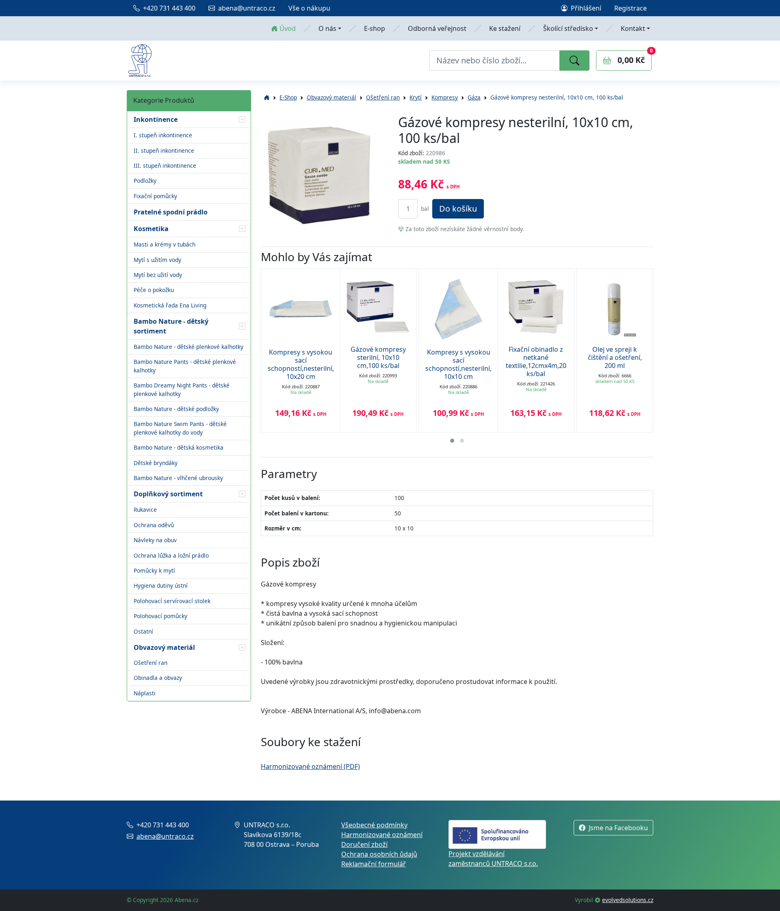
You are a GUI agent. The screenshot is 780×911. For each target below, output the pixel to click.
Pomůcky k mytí (154, 570)
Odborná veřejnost (437, 28)
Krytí (416, 97)
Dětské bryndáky (156, 463)
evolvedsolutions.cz (627, 900)
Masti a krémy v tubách (164, 244)
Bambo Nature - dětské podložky (176, 409)
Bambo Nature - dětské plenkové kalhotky (188, 347)
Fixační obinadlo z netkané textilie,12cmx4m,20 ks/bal (536, 361)
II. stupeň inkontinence (164, 150)
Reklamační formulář (373, 863)
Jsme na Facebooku (618, 827)
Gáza (474, 97)
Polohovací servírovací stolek (172, 601)
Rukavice (145, 509)
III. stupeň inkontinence (165, 165)
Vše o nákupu (309, 8)
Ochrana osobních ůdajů (379, 854)
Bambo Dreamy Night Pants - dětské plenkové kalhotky (182, 389)
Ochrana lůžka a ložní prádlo (171, 555)
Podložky (145, 180)
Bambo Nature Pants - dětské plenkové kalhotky (185, 366)
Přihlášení (586, 8)
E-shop (374, 28)
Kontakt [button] (633, 28)
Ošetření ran (150, 662)
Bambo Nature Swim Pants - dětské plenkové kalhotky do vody (180, 428)
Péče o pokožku (154, 290)
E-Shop (288, 97)
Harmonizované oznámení (381, 834)
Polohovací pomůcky (160, 616)
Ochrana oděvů (154, 525)
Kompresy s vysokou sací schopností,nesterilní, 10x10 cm (458, 364)
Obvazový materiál (331, 97)
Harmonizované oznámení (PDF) (310, 766)
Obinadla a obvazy (158, 678)
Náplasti (145, 693)
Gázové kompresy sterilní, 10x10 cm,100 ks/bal (378, 357)
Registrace (630, 8)
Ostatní (143, 631)
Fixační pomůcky (155, 196)
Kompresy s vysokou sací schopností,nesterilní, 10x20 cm (301, 364)
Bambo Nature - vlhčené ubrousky (178, 478)
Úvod (288, 28)
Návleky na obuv (155, 540)
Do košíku (458, 208)
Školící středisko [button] (568, 28)
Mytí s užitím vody (157, 260)
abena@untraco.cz (246, 8)
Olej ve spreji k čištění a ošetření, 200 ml (615, 357)
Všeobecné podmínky (374, 824)
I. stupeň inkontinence (163, 135)
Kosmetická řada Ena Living (170, 305)
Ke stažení (504, 28)
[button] (242, 119)
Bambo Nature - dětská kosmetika (178, 447)
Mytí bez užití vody (158, 275)
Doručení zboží (364, 844)
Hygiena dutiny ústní (161, 585)
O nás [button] (327, 28)
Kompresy (444, 97)
